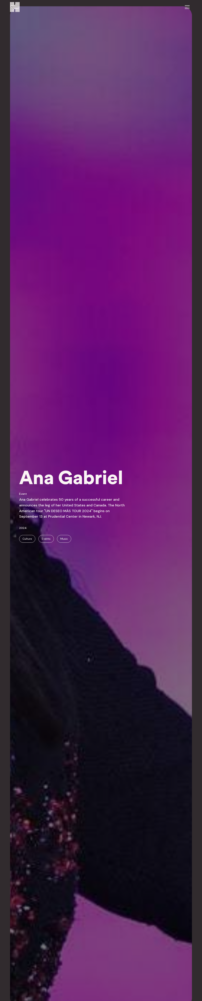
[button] (187, 7)
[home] (15, 7)
